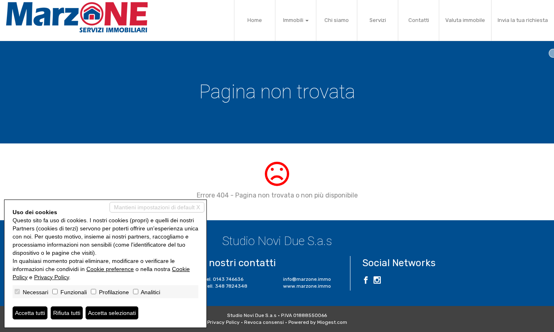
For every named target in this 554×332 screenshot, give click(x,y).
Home (254, 20)
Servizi (377, 20)
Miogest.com (332, 322)
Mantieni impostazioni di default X (157, 207)
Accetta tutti (30, 313)
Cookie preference (110, 269)
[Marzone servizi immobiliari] (77, 17)
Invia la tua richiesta (523, 20)
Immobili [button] (294, 20)
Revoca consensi (264, 322)
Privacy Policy (223, 322)
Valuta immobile (465, 20)
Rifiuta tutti (66, 313)
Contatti (418, 20)
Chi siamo (336, 20)
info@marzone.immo (307, 279)
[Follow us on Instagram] (377, 281)
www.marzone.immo (307, 286)
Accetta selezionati (112, 313)
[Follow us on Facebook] (365, 281)
